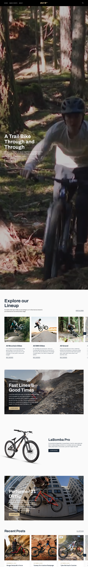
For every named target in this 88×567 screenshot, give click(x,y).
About (21, 3)
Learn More (10, 160)
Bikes (6, 3)
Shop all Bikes (80, 310)
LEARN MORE (14, 408)
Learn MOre (14, 514)
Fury (61, 537)
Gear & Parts (13, 3)
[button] (84, 333)
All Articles (80, 531)
